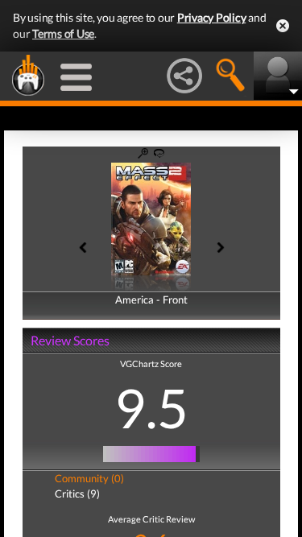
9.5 (151, 407)
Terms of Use (63, 33)
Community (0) (89, 478)
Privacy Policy (211, 17)
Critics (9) (77, 493)
